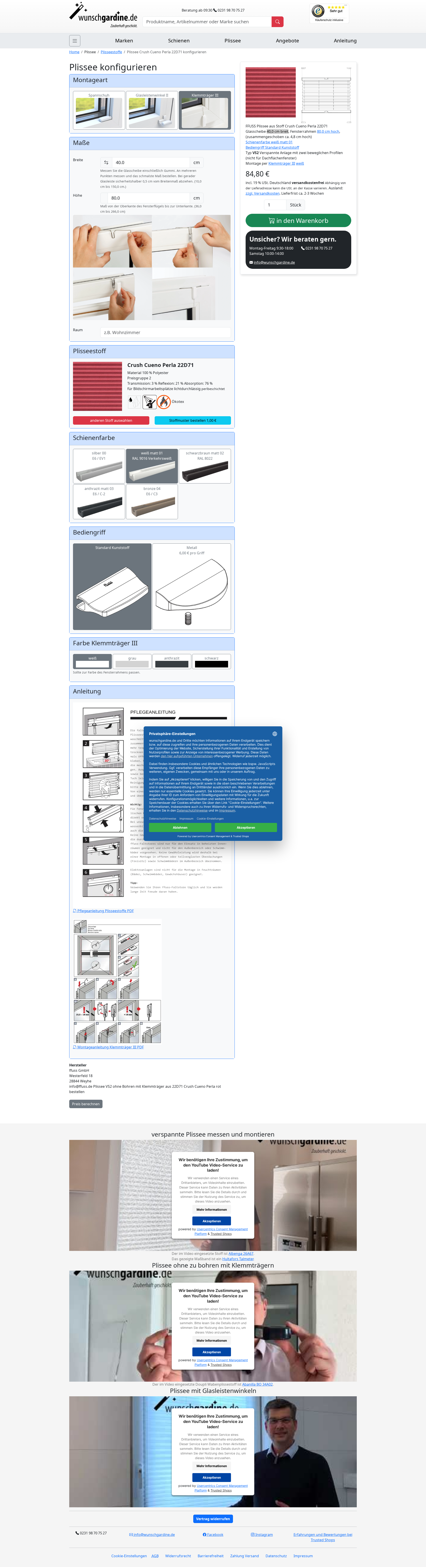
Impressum (303, 1555)
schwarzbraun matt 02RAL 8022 (205, 456)
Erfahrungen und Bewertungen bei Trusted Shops (323, 1537)
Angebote (287, 40)
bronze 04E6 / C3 (152, 491)
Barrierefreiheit (211, 1555)
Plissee (233, 40)
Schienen (179, 40)
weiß (93, 658)
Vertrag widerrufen (213, 1518)
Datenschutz (276, 1555)
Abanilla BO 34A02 (257, 1384)
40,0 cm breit (277, 131)
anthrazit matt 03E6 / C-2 (99, 491)
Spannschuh (99, 95)
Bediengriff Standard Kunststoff (272, 147)
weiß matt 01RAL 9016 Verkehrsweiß (152, 456)
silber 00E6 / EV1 (99, 456)
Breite (78, 159)
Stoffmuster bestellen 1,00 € (192, 420)
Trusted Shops (221, 1234)
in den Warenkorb (301, 220)
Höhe (77, 195)
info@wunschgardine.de (274, 262)
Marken (124, 40)
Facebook (214, 1534)
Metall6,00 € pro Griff (191, 550)
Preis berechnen (86, 1103)
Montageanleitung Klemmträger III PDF (110, 1047)
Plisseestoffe (111, 52)
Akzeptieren (212, 1221)
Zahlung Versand (244, 1555)
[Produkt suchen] (278, 21)
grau (132, 658)
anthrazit (171, 658)
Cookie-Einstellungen (129, 1555)
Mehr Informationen (212, 1209)
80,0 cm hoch (328, 131)
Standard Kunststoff (112, 547)
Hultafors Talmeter (237, 1258)
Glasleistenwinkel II (152, 95)
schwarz (212, 658)
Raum (78, 329)
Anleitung (345, 40)
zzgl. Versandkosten (263, 193)
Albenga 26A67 (241, 1253)
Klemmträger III (205, 95)
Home (74, 52)
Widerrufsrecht (178, 1555)
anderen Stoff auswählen (111, 420)
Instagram (263, 1534)
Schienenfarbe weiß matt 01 (269, 142)
